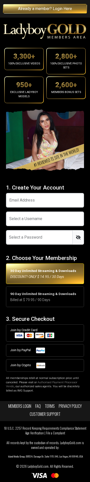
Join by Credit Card (24, 330)
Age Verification (34, 433)
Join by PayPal (21, 350)
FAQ (38, 406)
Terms (50, 406)
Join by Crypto (21, 365)
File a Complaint (55, 433)
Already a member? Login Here (45, 8)
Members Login (19, 406)
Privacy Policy (70, 406)
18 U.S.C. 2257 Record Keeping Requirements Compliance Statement (45, 428)
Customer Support (45, 414)
